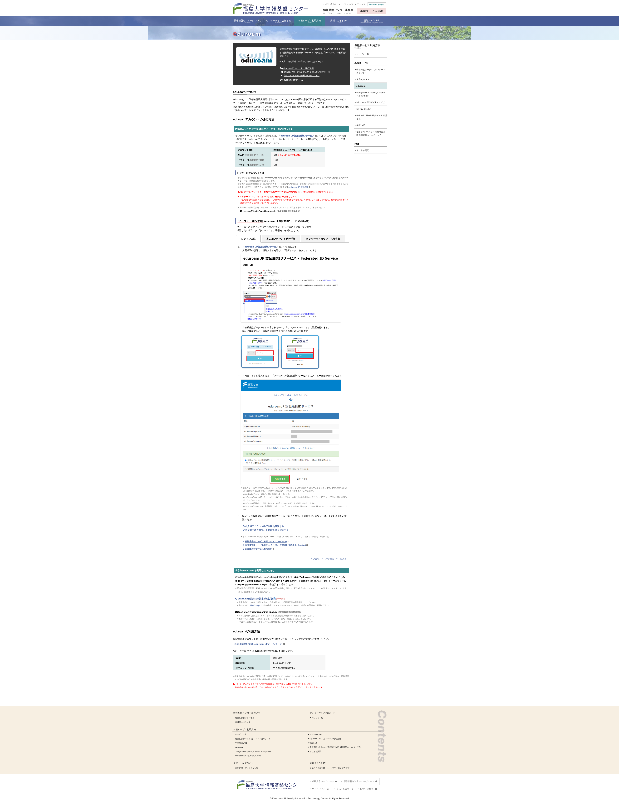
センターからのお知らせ (322, 712)
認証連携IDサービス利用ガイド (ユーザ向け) (266, 541)
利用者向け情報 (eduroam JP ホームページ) (260, 644)
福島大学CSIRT (317, 763)
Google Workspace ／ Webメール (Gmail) (371, 94)
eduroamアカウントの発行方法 (298, 68)
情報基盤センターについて (246, 712)
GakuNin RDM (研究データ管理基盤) (371, 117)
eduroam (360, 86)
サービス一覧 (362, 54)
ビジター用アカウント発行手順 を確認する (267, 529)
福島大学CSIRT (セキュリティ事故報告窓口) (331, 768)
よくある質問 (362, 150)
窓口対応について (243, 722)
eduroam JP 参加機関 (298, 187)
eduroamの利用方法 (292, 79)
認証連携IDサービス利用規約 (258, 549)
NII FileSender (363, 109)
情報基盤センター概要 (244, 718)
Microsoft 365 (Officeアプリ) (370, 102)
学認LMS (360, 125)
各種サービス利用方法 (244, 729)
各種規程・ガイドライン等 (246, 768)
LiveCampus (255, 605)
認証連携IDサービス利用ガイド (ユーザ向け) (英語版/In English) (275, 545)
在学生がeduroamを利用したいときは (301, 75)
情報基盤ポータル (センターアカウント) (370, 71)
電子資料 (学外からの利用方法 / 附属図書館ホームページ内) (371, 133)
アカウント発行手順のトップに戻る (330, 559)
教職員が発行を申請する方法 (307, 72)
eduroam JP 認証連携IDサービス (297, 135)
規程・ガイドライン (243, 763)
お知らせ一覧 (317, 718)
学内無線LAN (362, 79)
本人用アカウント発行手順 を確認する (264, 526)
